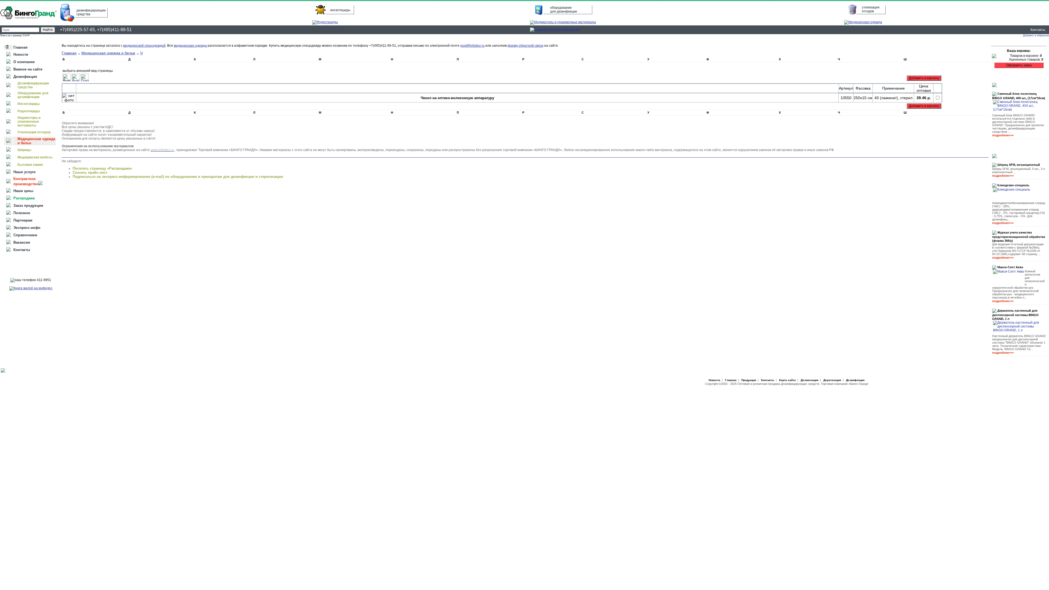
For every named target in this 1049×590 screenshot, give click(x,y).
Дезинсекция (809, 380)
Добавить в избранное (1036, 35)
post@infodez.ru (472, 46)
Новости (714, 380)
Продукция (748, 380)
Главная (69, 53)
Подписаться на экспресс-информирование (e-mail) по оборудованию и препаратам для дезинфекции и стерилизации (178, 177)
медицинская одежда (190, 46)
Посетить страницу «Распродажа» (102, 168)
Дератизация (832, 380)
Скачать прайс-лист (90, 172)
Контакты (1037, 30)
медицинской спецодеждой (144, 46)
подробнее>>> (1003, 135)
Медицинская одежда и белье (108, 53)
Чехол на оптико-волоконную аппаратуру (457, 98)
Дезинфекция (855, 380)
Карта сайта (787, 380)
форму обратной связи (525, 46)
